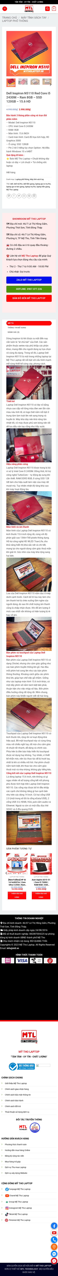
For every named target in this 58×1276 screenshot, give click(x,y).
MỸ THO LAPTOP (43, 1266)
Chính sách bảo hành (14, 1100)
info (9, 948)
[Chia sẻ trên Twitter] (19, 196)
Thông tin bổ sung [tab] (17, 328)
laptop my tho (30, 187)
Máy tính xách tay (33, 17)
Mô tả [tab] (11, 323)
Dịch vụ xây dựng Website (16, 1173)
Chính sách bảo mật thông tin (18, 1095)
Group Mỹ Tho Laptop (18, 1202)
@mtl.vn (15, 948)
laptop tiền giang (43, 187)
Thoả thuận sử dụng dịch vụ (17, 1112)
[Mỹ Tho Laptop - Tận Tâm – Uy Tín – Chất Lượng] (29, 8)
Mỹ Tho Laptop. (12, 190)
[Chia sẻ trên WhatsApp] (9, 196)
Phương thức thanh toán (16, 1144)
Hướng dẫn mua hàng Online (17, 1150)
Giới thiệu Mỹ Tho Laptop (16, 1083)
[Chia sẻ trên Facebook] (14, 196)
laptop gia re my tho (43, 184)
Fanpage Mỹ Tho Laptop (19, 1189)
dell (11, 184)
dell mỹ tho (18, 184)
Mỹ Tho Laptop (26, 944)
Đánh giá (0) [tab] (14, 332)
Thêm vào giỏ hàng (17, 895)
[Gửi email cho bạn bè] (24, 196)
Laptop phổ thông (15, 21)
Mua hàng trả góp (13, 1162)
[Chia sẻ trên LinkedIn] (34, 196)
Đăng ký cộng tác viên (14, 1156)
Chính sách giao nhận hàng (17, 1089)
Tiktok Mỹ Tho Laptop (18, 1214)
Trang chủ (9, 17)
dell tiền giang (28, 184)
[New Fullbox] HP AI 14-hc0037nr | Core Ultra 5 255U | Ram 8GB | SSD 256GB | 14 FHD (17, 882)
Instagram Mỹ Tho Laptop (20, 1208)
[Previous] (10, 53)
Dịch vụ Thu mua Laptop (15, 1167)
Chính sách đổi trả (13, 1106)
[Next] (47, 53)
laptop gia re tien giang (15, 187)
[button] (4, 8)
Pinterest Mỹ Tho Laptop (19, 1220)
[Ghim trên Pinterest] (29, 196)
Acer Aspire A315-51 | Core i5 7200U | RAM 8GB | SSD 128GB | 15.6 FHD (41, 882)
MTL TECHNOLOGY (29, 1269)
